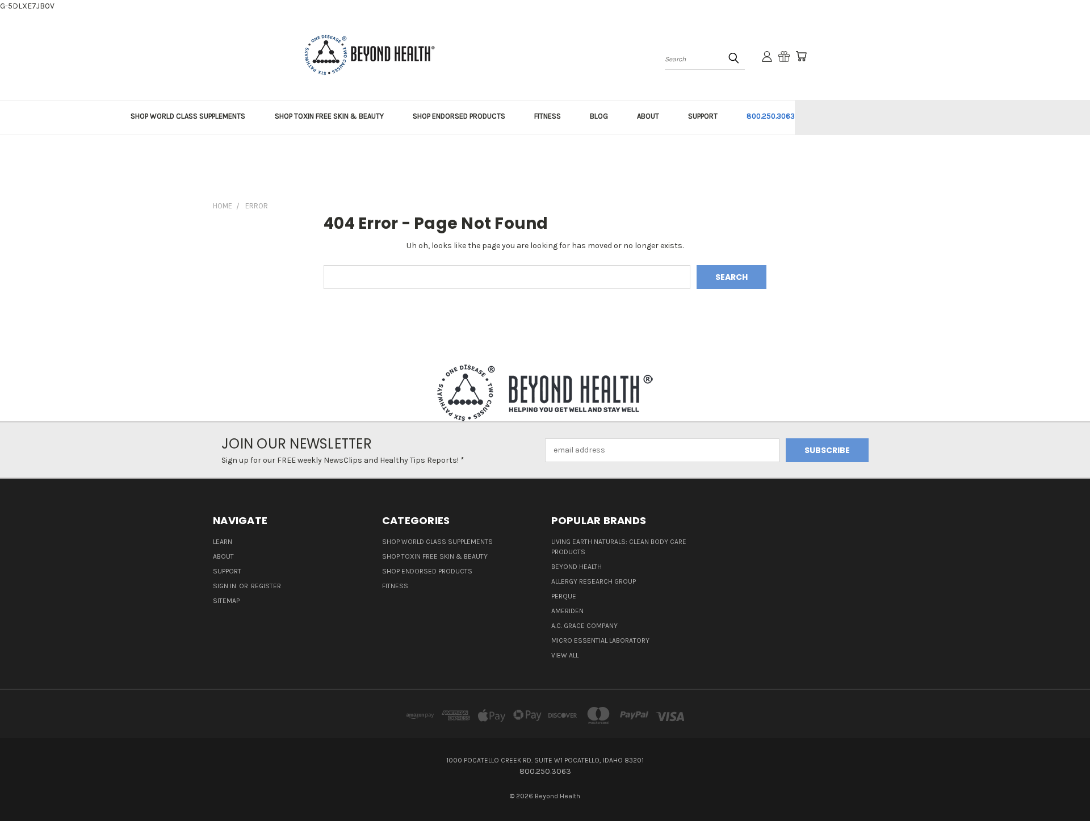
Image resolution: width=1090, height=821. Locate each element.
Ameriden (567, 611)
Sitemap (226, 601)
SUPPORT (703, 116)
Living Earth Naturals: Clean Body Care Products (618, 547)
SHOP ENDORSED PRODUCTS (459, 116)
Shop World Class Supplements (437, 542)
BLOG (599, 116)
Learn (222, 542)
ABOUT (648, 116)
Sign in (225, 586)
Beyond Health (576, 567)
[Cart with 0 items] (801, 56)
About (223, 556)
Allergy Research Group (593, 581)
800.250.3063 (771, 116)
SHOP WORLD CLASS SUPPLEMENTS (188, 116)
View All (564, 655)
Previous (1060, 785)
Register (266, 586)
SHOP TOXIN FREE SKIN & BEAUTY (329, 116)
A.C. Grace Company (584, 626)
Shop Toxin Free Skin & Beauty (435, 556)
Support (227, 571)
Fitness (395, 586)
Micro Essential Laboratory (600, 640)
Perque (563, 596)
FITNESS (547, 116)
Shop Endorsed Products (427, 571)
